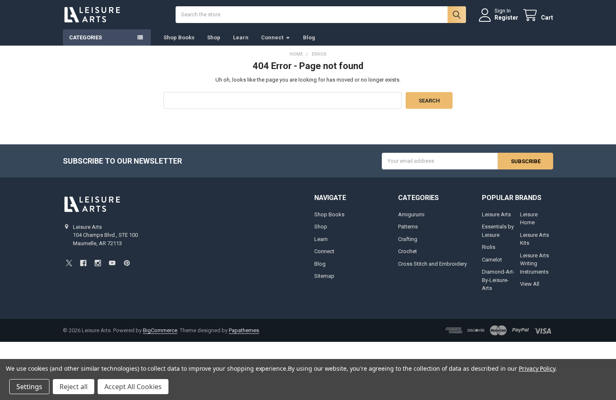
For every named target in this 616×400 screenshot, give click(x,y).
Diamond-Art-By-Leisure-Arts (498, 280)
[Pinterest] (127, 263)
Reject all (74, 386)
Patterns (408, 226)
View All (529, 284)
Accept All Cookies (133, 386)
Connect (272, 37)
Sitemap (324, 276)
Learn (240, 37)
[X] (69, 263)
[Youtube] (112, 263)
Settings (29, 386)
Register (506, 17)
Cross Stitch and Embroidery (432, 264)
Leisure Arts (496, 214)
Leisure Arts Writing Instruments (534, 263)
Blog (309, 37)
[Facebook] (83, 263)
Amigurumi (411, 214)
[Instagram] (98, 263)
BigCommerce (160, 330)
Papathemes (244, 330)
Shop (213, 37)
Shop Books (178, 37)
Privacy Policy (537, 368)
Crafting (407, 239)
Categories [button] (85, 37)
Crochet (407, 251)
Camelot (492, 259)
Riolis (488, 247)
